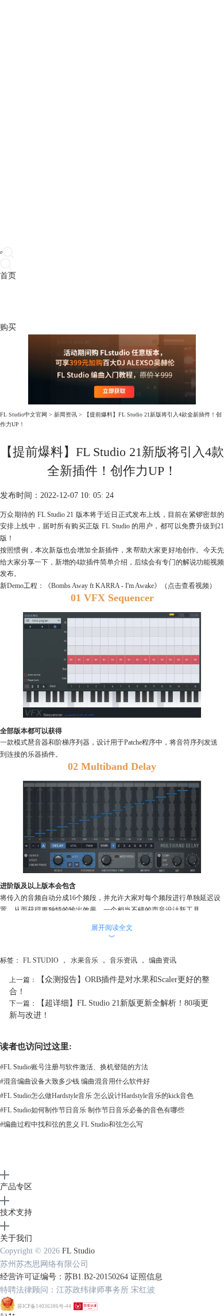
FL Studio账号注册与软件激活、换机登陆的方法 (74, 1067)
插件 (40, 301)
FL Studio (78, 1251)
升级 (72, 301)
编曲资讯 (162, 960)
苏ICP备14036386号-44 (44, 1306)
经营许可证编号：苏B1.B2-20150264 (64, 1276)
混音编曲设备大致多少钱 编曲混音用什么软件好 (75, 1081)
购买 (8, 327)
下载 (24, 301)
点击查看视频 (188, 586)
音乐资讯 (123, 960)
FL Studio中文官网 (23, 414)
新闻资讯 (65, 414)
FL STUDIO (41, 960)
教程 (56, 301)
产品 (8, 301)
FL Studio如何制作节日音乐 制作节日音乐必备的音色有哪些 (92, 1110)
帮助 (88, 301)
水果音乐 (84, 960)
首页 (8, 275)
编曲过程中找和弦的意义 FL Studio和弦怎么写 (71, 1124)
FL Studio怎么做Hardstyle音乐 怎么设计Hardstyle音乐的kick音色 (97, 1096)
